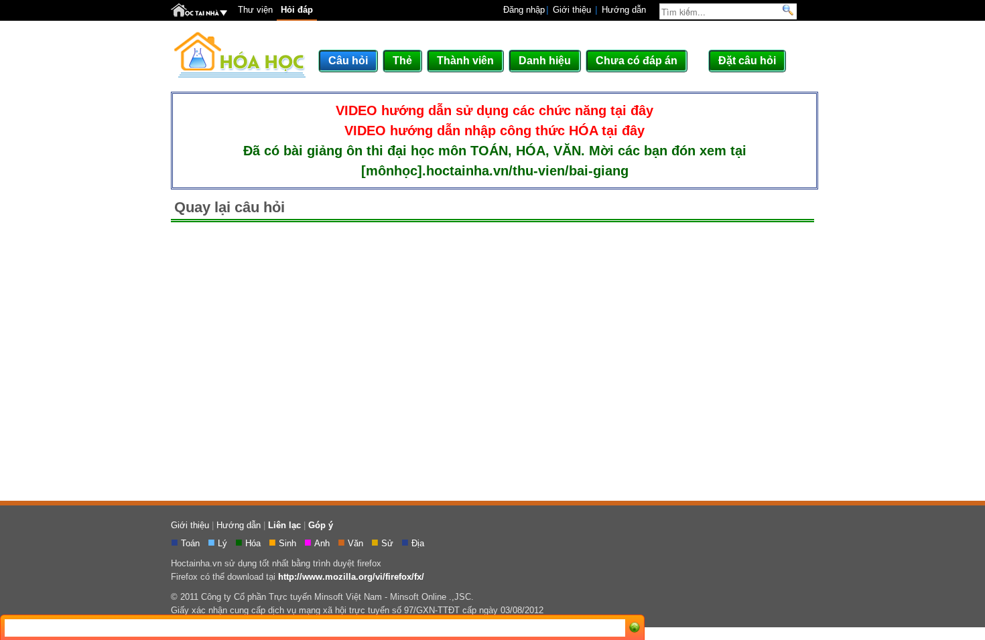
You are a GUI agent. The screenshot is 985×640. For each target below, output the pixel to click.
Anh (323, 543)
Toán (191, 543)
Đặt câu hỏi (747, 60)
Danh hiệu (545, 60)
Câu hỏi (348, 60)
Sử (388, 543)
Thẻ (402, 60)
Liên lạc (284, 525)
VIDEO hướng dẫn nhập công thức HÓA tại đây (494, 130)
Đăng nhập (524, 10)
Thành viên (465, 60)
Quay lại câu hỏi (229, 207)
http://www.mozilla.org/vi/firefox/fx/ (351, 577)
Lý (224, 543)
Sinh (289, 543)
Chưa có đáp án (636, 60)
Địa (419, 543)
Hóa (254, 543)
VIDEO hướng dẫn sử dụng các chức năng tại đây (494, 110)
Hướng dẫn (624, 10)
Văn (357, 543)
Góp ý (320, 525)
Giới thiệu (572, 10)
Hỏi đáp (297, 10)
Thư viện (255, 10)
